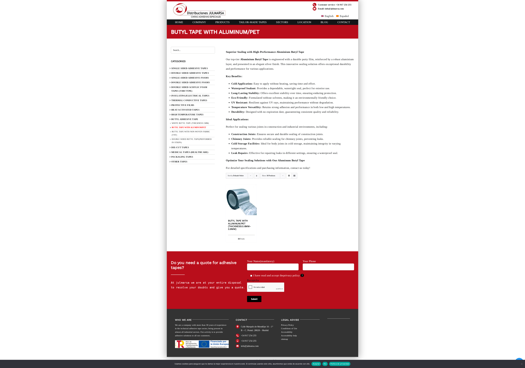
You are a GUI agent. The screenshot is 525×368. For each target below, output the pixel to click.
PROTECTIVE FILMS (182, 105)
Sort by (236, 176)
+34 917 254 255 (248, 335)
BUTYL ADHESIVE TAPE (184, 119)
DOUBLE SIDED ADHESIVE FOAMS (190, 82)
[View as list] (294, 175)
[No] (521, 364)
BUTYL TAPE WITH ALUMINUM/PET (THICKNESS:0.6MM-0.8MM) (239, 224)
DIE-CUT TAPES (180, 147)
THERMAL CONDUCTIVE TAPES (189, 100)
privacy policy (291, 275)
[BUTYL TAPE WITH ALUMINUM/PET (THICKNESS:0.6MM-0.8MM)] (241, 200)
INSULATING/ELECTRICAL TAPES (190, 96)
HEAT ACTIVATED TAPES (185, 110)
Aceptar (316, 364)
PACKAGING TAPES (182, 157)
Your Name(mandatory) (260, 261)
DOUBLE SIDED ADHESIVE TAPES (190, 73)
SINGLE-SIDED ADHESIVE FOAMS (190, 78)
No (325, 364)
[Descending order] (256, 176)
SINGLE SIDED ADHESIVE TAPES (189, 68)
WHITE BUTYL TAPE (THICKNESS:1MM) (190, 123)
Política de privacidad (339, 364)
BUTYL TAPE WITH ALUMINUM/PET (189, 127)
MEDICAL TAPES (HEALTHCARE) (189, 152)
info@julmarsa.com (250, 346)
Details (242, 239)
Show (268, 176)
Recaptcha (253, 280)
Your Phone (309, 261)
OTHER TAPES (179, 161)
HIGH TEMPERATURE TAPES (187, 114)
